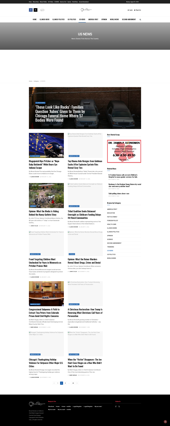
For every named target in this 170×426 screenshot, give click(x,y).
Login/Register (77, 406)
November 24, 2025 (84, 375)
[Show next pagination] (77, 383)
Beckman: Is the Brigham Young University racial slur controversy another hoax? (125, 185)
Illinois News (36, 2)
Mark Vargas (34, 327)
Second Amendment (84, 2)
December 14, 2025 (45, 327)
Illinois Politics (43, 2)
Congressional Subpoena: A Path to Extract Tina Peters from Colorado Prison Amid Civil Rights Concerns (44, 312)
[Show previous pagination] (54, 383)
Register (138, 10)
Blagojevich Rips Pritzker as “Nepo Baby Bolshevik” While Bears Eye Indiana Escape (44, 164)
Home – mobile (66, 406)
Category (36, 81)
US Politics (50, 2)
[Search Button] (140, 19)
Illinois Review (41, 124)
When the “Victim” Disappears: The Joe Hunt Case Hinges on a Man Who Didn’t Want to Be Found (85, 363)
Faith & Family (74, 354)
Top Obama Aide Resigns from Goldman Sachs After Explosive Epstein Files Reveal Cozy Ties (85, 164)
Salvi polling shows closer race (119, 193)
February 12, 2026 (45, 226)
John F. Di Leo (34, 226)
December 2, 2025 (46, 377)
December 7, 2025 (85, 327)
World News (75, 2)
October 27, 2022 (114, 179)
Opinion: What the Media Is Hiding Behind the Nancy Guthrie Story (44, 212)
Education (111, 213)
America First (63, 2)
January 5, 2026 (45, 277)
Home (30, 2)
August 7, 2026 (51, 124)
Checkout (51, 406)
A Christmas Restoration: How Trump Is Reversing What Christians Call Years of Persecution (85, 312)
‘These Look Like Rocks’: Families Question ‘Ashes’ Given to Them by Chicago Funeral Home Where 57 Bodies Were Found (60, 113)
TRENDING (110, 247)
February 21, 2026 (46, 177)
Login (131, 10)
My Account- (52, 409)
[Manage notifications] (165, 421)
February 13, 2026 (85, 179)
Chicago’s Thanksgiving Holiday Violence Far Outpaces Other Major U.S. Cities (46, 363)
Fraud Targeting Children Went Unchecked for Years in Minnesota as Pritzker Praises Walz (45, 262)
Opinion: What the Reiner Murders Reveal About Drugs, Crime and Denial (84, 260)
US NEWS (57, 2)
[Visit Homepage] (86, 9)
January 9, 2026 (84, 227)
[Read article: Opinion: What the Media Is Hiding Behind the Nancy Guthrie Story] (46, 195)
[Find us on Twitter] (35, 10)
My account (98, 406)
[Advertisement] (85, 64)
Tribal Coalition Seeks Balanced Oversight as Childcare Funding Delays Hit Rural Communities (84, 214)
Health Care (111, 224)
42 (73, 383)
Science (110, 239)
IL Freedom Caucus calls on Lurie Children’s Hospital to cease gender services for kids (123, 176)
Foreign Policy (112, 221)
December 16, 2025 (84, 271)
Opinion (69, 2)
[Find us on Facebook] (31, 10)
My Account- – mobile (64, 409)
